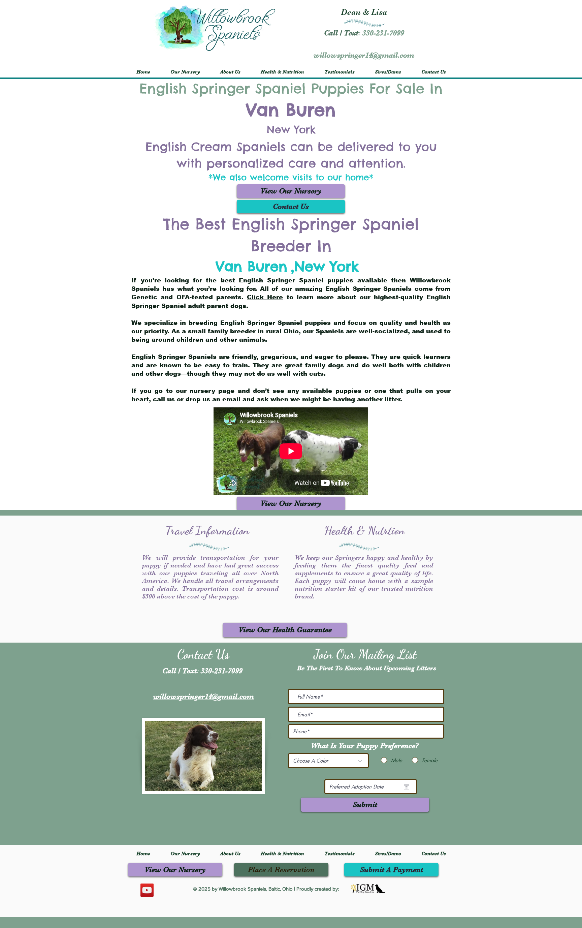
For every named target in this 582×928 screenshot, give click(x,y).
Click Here (265, 297)
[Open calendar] (406, 787)
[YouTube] (147, 890)
